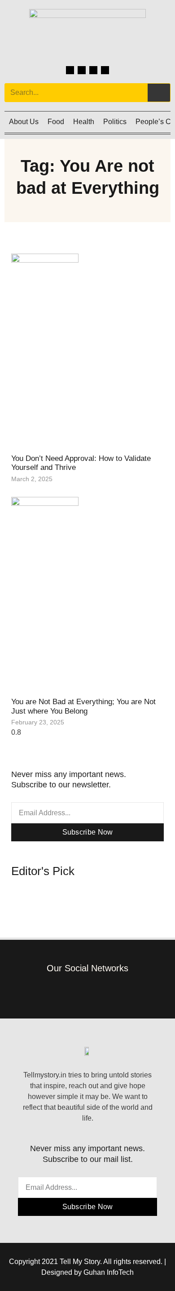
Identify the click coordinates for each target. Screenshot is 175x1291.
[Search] (159, 93)
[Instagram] (82, 70)
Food (56, 121)
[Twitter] (93, 70)
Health (83, 121)
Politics (115, 121)
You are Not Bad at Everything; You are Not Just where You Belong (83, 706)
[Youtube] (105, 70)
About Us (24, 121)
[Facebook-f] (60, 990)
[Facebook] (70, 70)
